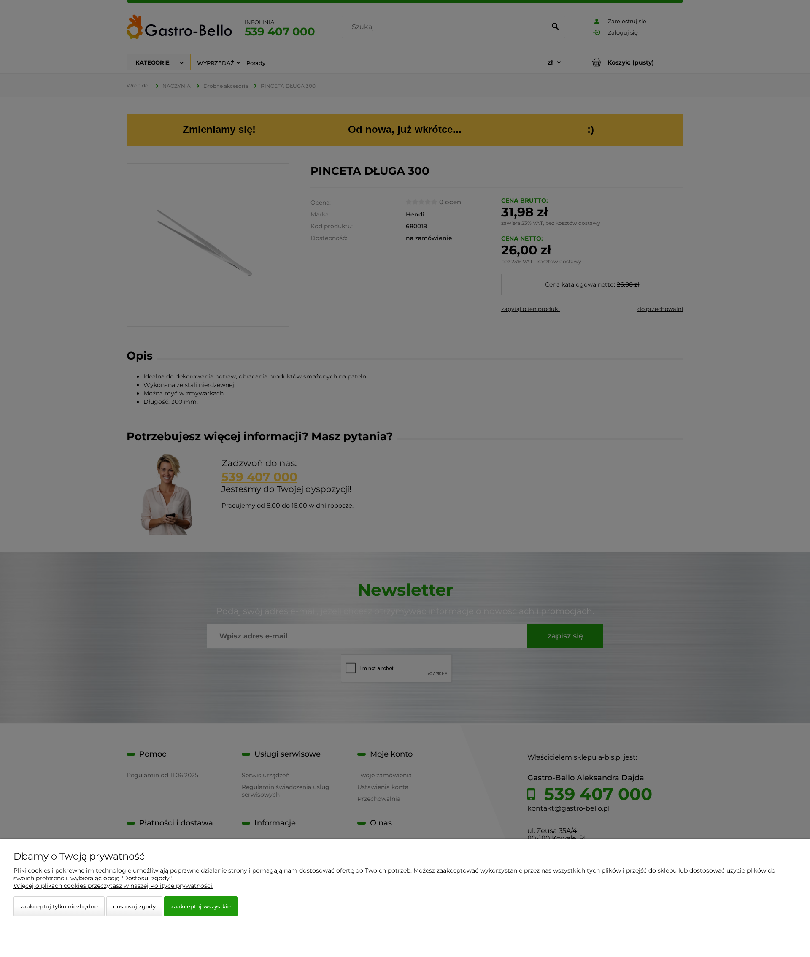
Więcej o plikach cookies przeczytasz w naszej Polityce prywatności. (113, 885)
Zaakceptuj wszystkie (201, 906)
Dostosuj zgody (134, 906)
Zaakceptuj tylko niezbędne (59, 906)
